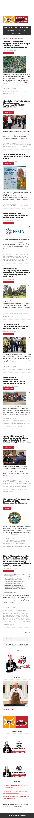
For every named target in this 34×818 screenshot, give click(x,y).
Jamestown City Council (9, 543)
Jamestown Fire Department (20, 257)
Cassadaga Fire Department (10, 256)
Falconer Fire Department (10, 369)
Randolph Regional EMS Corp (10, 259)
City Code (12, 540)
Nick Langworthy (7, 146)
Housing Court (21, 541)
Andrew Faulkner (23, 481)
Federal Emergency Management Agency (14, 615)
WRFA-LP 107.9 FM (17, 8)
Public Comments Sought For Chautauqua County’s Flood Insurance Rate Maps (17, 45)
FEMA (22, 91)
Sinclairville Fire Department (20, 146)
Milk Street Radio (8, 709)
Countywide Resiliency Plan (17, 90)
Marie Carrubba (7, 488)
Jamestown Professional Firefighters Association (16, 423)
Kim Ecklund (25, 486)
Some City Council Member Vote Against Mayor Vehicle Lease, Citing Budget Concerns (17, 439)
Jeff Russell (18, 486)
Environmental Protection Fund (19, 613)
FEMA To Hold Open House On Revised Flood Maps (17, 156)
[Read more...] (24, 138)
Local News (13, 88)
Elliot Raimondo (13, 612)
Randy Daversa (16, 488)
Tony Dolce (12, 624)
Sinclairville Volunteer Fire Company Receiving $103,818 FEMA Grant (16, 104)
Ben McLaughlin (22, 420)
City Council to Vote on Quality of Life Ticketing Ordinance (16, 501)
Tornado (10, 316)
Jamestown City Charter (9, 616)
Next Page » (28, 632)
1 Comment (7, 508)
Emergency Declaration (16, 313)
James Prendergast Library (20, 205)
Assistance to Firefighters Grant (19, 144)
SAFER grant (23, 488)
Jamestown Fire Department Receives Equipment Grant (15, 216)
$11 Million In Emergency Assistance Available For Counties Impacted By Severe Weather (16, 273)
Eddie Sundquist (17, 483)
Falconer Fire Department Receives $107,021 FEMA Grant (15, 326)
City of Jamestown (18, 610)
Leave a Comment (8, 53)
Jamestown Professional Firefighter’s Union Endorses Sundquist (15, 380)
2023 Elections (13, 420)
